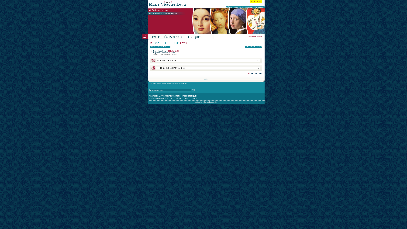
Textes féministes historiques (164, 13)
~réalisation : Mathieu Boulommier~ (206, 102)
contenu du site (181, 98)
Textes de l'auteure (160, 10)
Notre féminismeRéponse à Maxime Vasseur (166, 52)
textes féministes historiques (183, 96)
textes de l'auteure (158, 96)
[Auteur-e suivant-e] (253, 46)
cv (171, 98)
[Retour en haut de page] (255, 73)
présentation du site (159, 98)
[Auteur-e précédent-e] (160, 46)
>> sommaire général (254, 36)
